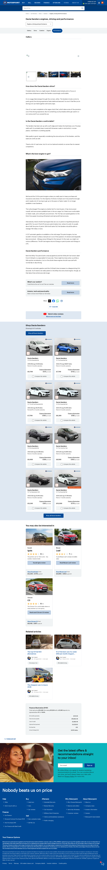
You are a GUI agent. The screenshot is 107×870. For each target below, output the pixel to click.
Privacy (5, 863)
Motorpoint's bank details (92, 817)
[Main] (11, 2)
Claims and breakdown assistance (54, 817)
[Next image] (78, 56)
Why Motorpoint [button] (71, 799)
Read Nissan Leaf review (68, 562)
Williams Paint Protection (51, 813)
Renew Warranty (49, 806)
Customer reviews (73, 813)
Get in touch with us (11, 806)
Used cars (31, 802)
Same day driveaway (74, 809)
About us (87, 802)
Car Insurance (48, 809)
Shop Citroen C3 (33, 621)
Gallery (29, 30)
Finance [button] (6, 812)
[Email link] (62, 302)
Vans (29, 806)
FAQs (6, 802)
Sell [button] (27, 816)
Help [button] (4, 799)
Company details (40, 863)
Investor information (91, 809)
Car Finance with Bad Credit (13, 826)
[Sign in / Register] (99, 2)
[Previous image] (29, 56)
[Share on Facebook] (54, 302)
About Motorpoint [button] (90, 799)
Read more (70, 283)
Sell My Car (31, 822)
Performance (57, 30)
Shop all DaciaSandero (35, 333)
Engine (49, 30)
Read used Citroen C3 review (39, 612)
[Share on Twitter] (50, 302)
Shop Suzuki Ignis (33, 571)
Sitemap (16, 863)
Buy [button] (27, 799)
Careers (87, 813)
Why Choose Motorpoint (75, 802)
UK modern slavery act (27, 863)
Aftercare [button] (45, 799)
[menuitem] (14, 802)
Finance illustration (45, 369)
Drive (35, 30)
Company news (89, 806)
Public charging (48, 820)
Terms (10, 863)
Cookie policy (63, 863)
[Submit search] (82, 8)
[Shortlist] (102, 2)
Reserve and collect (73, 806)
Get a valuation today (34, 819)
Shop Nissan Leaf (61, 571)
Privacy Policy (69, 776)
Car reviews (31, 809)
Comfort (41, 30)
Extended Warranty (49, 802)
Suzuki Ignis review (39, 562)
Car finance (8, 815)
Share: (45, 301)
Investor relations (52, 863)
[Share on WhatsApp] (58, 302)
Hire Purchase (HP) (10, 822)
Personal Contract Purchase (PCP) (15, 819)
